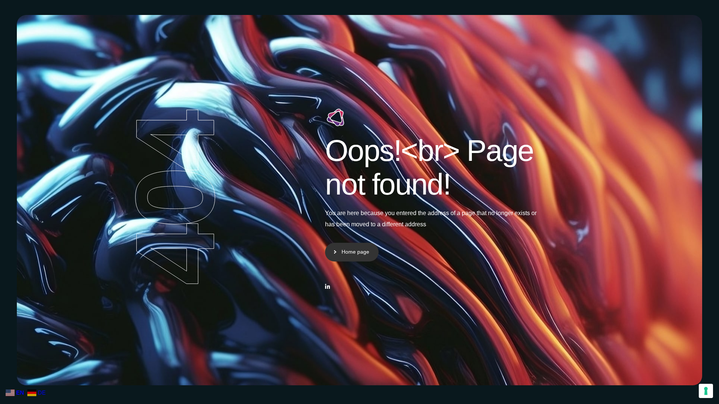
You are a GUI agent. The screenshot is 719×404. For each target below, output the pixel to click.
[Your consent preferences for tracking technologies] (706, 391)
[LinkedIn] (327, 287)
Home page (355, 252)
